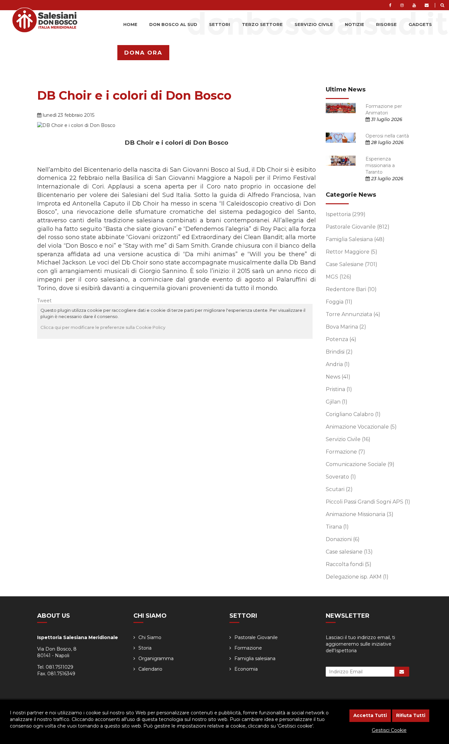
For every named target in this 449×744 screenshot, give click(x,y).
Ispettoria (346, 214)
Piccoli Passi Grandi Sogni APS (368, 502)
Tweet (44, 301)
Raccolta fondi (348, 564)
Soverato (341, 477)
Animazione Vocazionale (361, 427)
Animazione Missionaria (359, 514)
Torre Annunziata (353, 314)
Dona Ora (143, 52)
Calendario (150, 669)
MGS (338, 277)
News (338, 377)
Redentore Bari (351, 289)
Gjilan (336, 402)
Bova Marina (346, 327)
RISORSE (386, 24)
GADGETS (420, 24)
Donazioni (343, 539)
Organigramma (156, 658)
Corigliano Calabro (353, 414)
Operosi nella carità (387, 136)
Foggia (339, 302)
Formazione (345, 452)
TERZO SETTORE (262, 24)
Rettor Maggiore (351, 252)
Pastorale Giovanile (358, 227)
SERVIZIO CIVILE (314, 24)
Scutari (339, 489)
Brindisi (339, 352)
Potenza (341, 339)
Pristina (339, 389)
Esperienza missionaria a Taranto (380, 165)
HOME (130, 24)
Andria (338, 364)
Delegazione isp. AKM (357, 577)
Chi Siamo (149, 637)
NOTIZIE (354, 24)
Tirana (337, 527)
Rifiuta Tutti (410, 715)
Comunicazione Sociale (360, 464)
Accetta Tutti (370, 715)
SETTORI (219, 24)
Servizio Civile (348, 439)
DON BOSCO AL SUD (173, 24)
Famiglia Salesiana (355, 239)
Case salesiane (349, 552)
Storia (145, 648)
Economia (246, 669)
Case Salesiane (351, 264)
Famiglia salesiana (254, 658)
